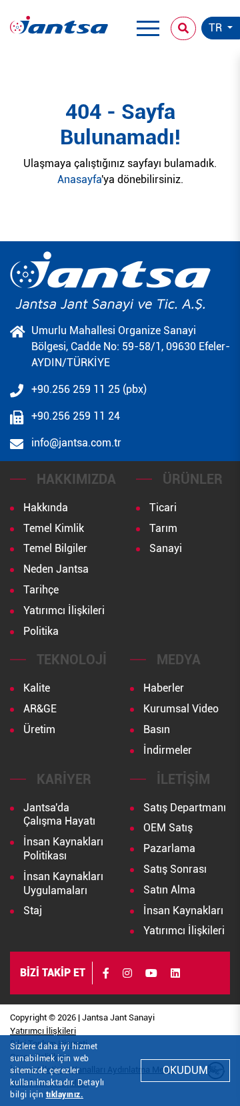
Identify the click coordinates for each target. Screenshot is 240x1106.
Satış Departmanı (184, 807)
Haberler (163, 688)
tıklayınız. (65, 1094)
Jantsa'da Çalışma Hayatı (59, 814)
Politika (41, 631)
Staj (32, 910)
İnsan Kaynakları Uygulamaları (63, 883)
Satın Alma (169, 889)
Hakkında (45, 507)
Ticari (163, 507)
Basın (156, 729)
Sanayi (165, 548)
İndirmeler (167, 750)
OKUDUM (185, 1070)
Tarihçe (41, 589)
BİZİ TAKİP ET (52, 972)
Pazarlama (169, 848)
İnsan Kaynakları (183, 910)
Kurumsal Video (181, 708)
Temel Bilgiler (55, 548)
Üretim (39, 729)
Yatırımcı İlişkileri (64, 610)
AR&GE (40, 708)
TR (217, 27)
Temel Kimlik (53, 528)
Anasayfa (79, 179)
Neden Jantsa (56, 569)
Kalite (36, 688)
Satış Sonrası (175, 869)
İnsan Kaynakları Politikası (63, 848)
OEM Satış (168, 827)
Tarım (163, 528)
